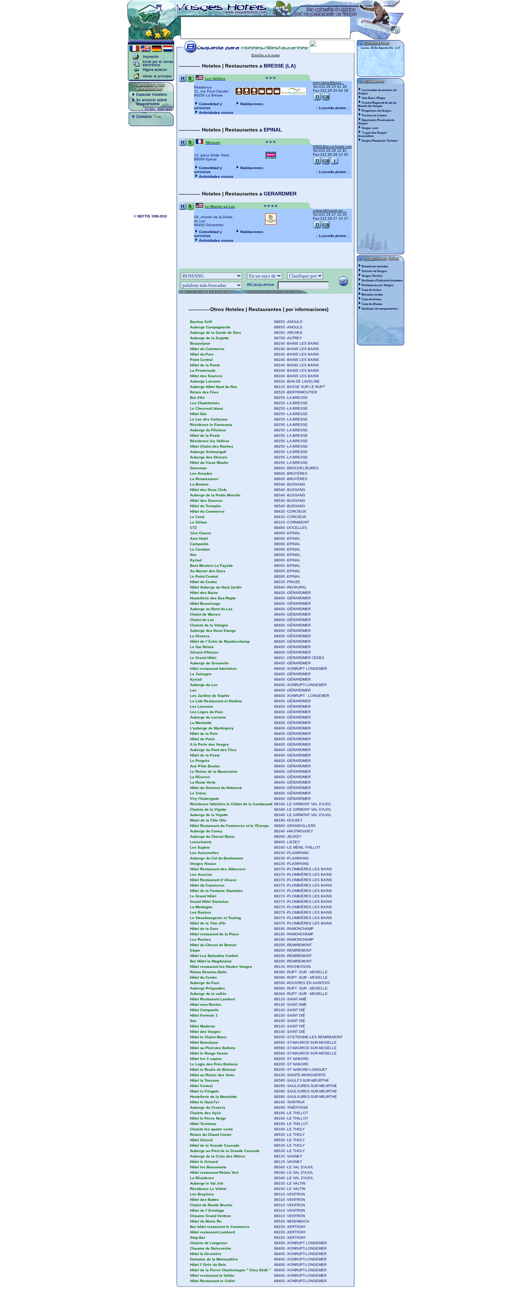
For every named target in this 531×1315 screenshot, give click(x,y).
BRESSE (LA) (280, 66)
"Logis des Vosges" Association (373, 134)
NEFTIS (143, 216)
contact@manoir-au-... (329, 210)
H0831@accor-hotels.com (332, 146)
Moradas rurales (372, 294)
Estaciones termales (375, 266)
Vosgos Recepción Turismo (380, 140)
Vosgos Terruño (372, 275)
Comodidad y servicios (208, 106)
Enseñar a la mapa (265, 55)
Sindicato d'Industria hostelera (382, 280)
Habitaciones (251, 104)
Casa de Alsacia (372, 304)
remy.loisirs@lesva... (328, 83)
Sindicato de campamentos (380, 308)
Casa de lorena (371, 290)
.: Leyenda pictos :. (332, 108)
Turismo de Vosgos (374, 271)
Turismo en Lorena (374, 115)
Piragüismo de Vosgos (377, 110)
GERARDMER (280, 194)
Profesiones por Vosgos (377, 285)
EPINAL (273, 130)
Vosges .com (370, 128)
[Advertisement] (265, 28)
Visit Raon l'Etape (374, 98)
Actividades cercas (216, 113)
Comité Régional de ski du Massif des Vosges (377, 104)
